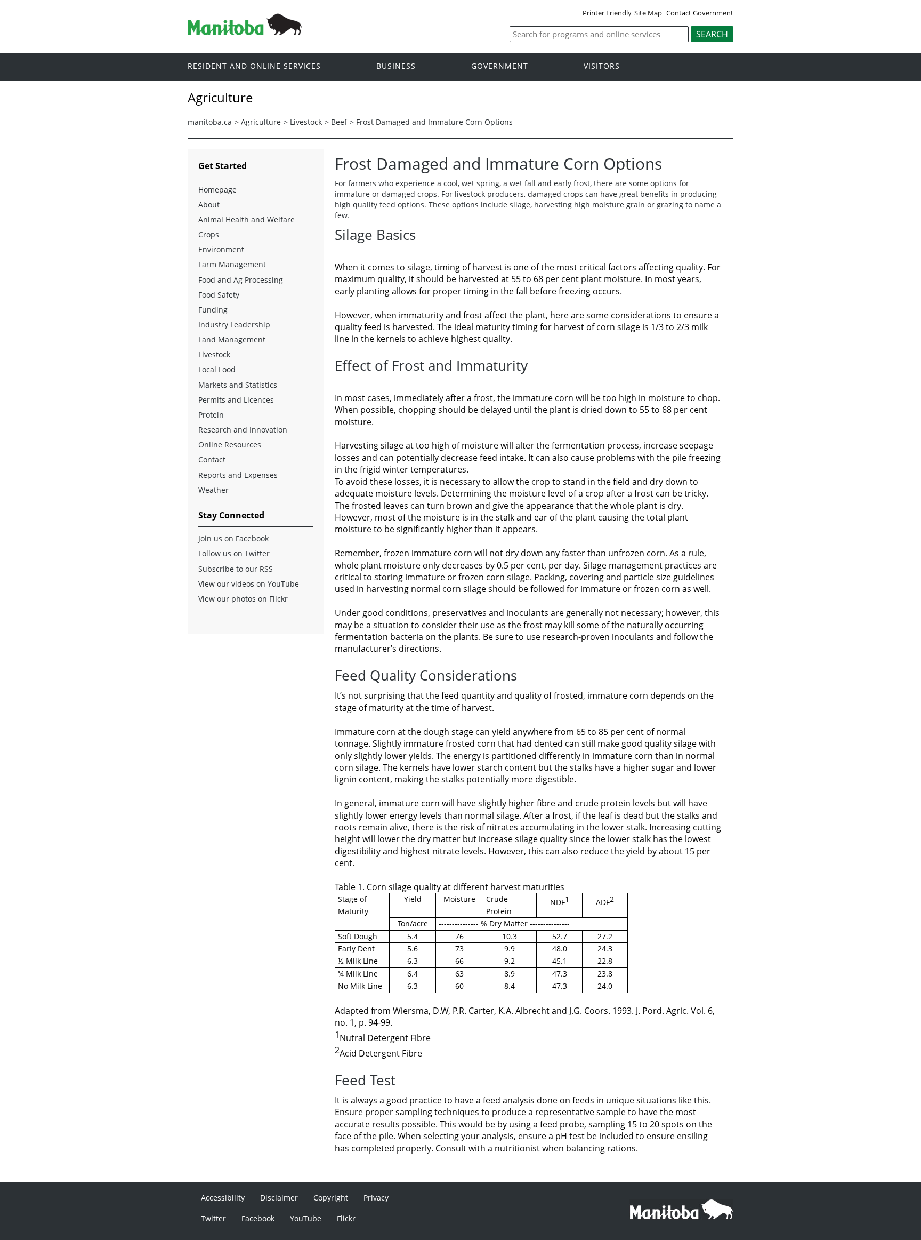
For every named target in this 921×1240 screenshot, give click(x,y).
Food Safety (218, 295)
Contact (211, 459)
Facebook (257, 1218)
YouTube (305, 1218)
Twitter (213, 1218)
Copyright (330, 1198)
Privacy (376, 1198)
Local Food (217, 369)
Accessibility (223, 1198)
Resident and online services (254, 66)
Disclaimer (279, 1198)
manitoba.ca (210, 122)
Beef (339, 122)
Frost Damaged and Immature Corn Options (434, 122)
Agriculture (261, 122)
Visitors (602, 66)
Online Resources (229, 444)
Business (396, 66)
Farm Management (232, 264)
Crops (208, 234)
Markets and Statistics (237, 385)
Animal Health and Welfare (246, 219)
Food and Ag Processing (240, 280)
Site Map (648, 13)
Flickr (346, 1218)
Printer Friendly (607, 13)
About (209, 204)
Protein (211, 415)
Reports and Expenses (238, 475)
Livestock (306, 122)
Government (499, 66)
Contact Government (699, 13)
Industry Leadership (234, 324)
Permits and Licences (236, 400)
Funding (213, 310)
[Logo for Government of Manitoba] (245, 32)
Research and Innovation (242, 430)
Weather (213, 490)
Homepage (217, 190)
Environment (221, 249)
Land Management (231, 339)
